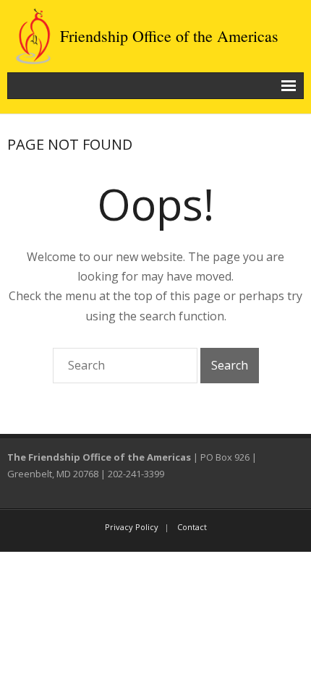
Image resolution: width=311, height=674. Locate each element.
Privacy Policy (131, 526)
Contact (192, 526)
